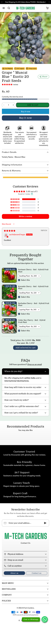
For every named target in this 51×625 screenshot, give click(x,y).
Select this (25, 280)
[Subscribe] (45, 523)
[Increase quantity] (13, 105)
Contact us (36, 573)
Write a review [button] (25, 216)
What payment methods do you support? (22, 394)
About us (14, 573)
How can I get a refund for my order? (21, 413)
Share (44, 77)
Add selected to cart (25, 348)
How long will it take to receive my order (22, 387)
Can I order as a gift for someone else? (21, 406)
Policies (6, 601)
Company (7, 595)
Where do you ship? (13, 371)
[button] (3, 8)
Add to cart (32, 105)
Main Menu (8, 583)
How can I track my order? (16, 400)
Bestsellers (9, 589)
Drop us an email (34, 364)
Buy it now (25, 111)
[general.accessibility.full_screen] (48, 15)
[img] (9, 231)
